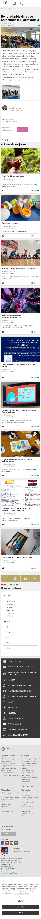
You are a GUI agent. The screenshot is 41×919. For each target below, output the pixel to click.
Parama (11, 702)
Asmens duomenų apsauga (30, 797)
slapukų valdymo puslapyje (21, 894)
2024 (8, 627)
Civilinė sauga (26, 811)
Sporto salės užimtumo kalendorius (22, 667)
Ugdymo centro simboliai (9, 766)
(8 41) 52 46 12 (7, 864)
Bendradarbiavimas (7, 773)
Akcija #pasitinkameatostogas (13, 176)
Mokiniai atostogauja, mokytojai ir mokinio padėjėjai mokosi (17, 460)
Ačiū (21, 129)
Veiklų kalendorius (15, 661)
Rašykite (5, 834)
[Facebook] (2, 843)
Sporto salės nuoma (27, 775)
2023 (8, 632)
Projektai (11, 680)
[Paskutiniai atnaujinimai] (22, 3)
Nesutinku (20, 907)
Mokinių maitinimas (27, 766)
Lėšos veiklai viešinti (8, 799)
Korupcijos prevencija (28, 809)
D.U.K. (7, 749)
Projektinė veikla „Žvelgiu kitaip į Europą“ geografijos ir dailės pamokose (16, 509)
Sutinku (20, 913)
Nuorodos (24, 793)
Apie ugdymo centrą (8, 759)
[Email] (16, 843)
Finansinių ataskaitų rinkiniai (10, 797)
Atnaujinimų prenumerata (18, 735)
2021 (8, 643)
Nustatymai (20, 901)
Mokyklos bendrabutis (28, 786)
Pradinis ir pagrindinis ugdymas (31, 759)
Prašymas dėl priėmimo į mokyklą (20, 685)
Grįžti (7, 140)
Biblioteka (12, 713)
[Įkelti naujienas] (14, 3)
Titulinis (3, 9)
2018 (8, 648)
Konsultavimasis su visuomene (31, 800)
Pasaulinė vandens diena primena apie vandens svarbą (18, 365)
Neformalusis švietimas (28, 761)
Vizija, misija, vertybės (8, 763)
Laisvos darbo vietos (16, 718)
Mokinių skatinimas (7, 811)
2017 (8, 653)
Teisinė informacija (27, 813)
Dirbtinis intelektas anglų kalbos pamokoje (17, 557)
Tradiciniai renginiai (8, 770)
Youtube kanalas (14, 724)
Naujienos (12, 9)
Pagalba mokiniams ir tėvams (30, 763)
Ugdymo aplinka (6, 761)
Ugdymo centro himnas (9, 768)
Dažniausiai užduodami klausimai (28, 803)
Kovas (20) (10, 610)
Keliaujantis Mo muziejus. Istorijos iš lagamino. (18, 268)
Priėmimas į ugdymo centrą (10, 775)
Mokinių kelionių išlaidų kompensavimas (28, 780)
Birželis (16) (11, 601)
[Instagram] (11, 843)
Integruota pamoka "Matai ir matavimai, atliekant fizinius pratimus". (19, 411)
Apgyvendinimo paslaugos (29, 777)
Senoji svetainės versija (17, 729)
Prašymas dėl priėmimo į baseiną (20, 691)
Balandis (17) (11, 607)
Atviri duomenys (26, 816)
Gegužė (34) (11, 604)
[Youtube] (7, 843)
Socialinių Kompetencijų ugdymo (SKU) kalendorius (22, 673)
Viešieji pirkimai (6, 804)
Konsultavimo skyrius (28, 770)
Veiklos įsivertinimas (8, 809)
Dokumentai (12, 707)
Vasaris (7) (10, 613)
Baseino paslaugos (27, 773)
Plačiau (33, 190)
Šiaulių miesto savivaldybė (22, 851)
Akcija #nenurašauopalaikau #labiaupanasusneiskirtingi (12, 316)
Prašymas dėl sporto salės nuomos (22, 696)
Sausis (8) (10, 616)
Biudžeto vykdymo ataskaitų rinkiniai (10, 794)
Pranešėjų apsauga (27, 806)
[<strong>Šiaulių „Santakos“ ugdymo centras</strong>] (5, 3)
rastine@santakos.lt (10, 868)
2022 (8, 637)
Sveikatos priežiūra (27, 784)
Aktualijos (21, 9)
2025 (8, 622)
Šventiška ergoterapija (10, 223)
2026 (8, 595)
